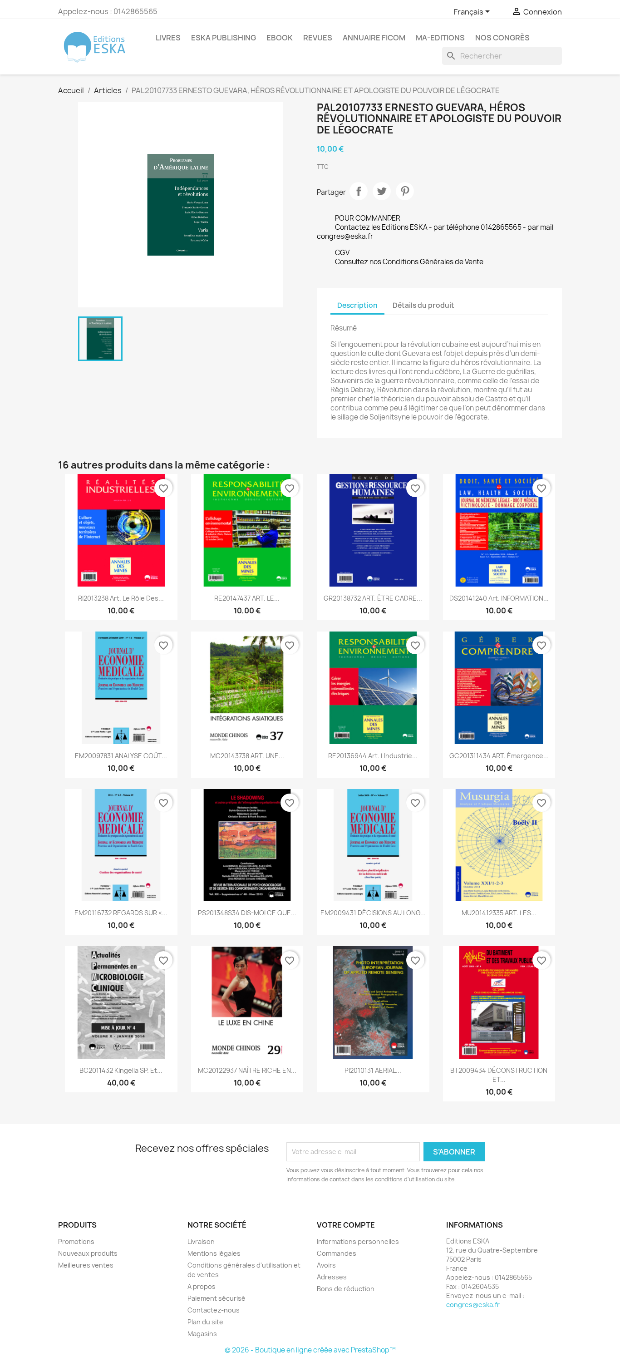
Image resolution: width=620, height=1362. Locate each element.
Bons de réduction (345, 1288)
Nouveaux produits (88, 1253)
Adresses (332, 1277)
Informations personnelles (358, 1241)
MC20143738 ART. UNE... (247, 755)
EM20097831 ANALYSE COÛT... (121, 755)
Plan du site (205, 1322)
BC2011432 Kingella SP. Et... (120, 1070)
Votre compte (346, 1225)
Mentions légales (214, 1253)
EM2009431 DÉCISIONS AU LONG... (373, 912)
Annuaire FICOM (374, 38)
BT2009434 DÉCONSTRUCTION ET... (498, 1075)
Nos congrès (502, 38)
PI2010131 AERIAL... (372, 1070)
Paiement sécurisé (216, 1298)
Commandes (336, 1253)
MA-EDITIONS (440, 38)
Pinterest (405, 191)
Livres (168, 38)
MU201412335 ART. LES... (499, 912)
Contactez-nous (213, 1310)
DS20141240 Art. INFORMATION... (499, 598)
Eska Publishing (223, 38)
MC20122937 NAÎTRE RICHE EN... (247, 1070)
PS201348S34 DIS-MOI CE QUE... (247, 912)
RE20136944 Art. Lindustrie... (373, 755)
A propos (201, 1286)
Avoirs (326, 1265)
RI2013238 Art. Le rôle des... (121, 598)
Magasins (202, 1333)
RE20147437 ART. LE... (247, 598)
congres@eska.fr (473, 1304)
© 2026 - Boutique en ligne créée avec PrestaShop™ (310, 1350)
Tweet (382, 191)
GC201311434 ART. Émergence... (499, 755)
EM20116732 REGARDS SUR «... (120, 912)
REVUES (317, 38)
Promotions (76, 1241)
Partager (358, 191)
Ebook (279, 38)
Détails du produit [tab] (423, 305)
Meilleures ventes (85, 1265)
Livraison (201, 1241)
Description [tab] (357, 305)
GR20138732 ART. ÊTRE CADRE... (373, 598)
